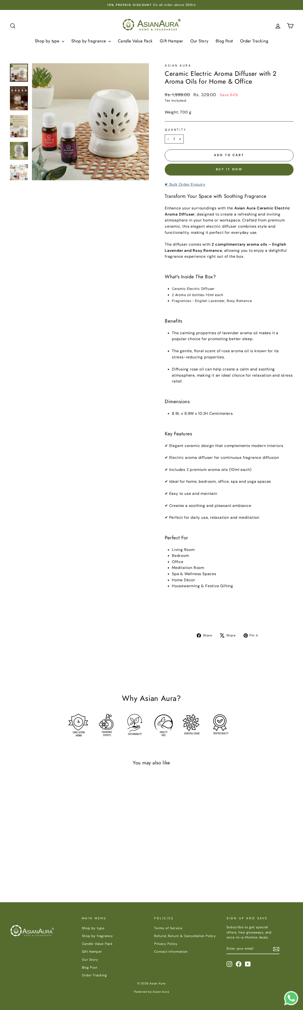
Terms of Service (168, 928)
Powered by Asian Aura (151, 992)
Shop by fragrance (89, 41)
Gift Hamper (171, 41)
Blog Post (224, 41)
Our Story (199, 41)
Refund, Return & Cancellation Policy (185, 936)
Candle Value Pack (135, 41)
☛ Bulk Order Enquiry (185, 184)
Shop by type (48, 41)
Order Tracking (254, 41)
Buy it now (229, 169)
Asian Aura (178, 65)
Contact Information (171, 952)
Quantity (175, 130)
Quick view (43, 839)
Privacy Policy (166, 944)
